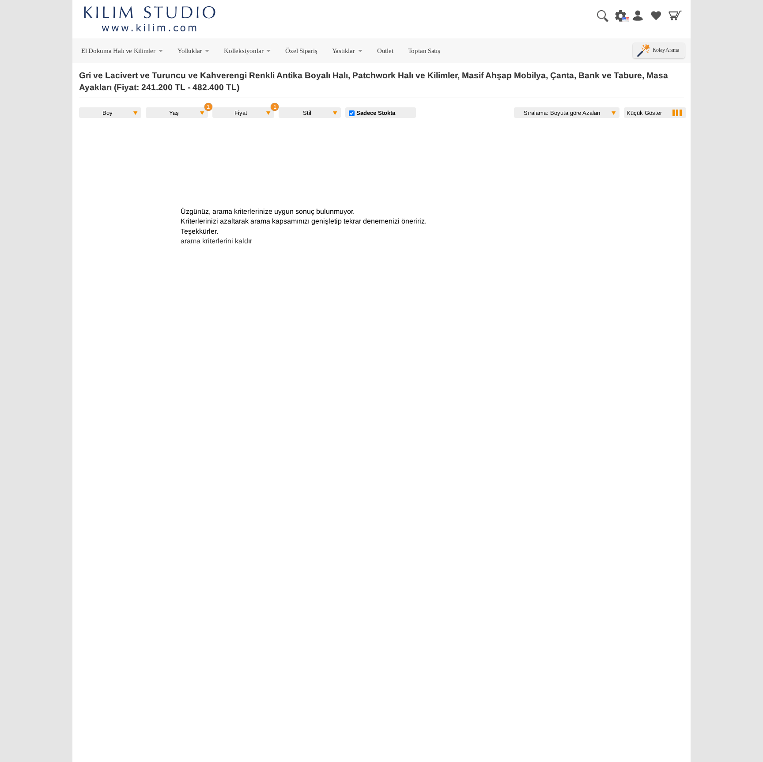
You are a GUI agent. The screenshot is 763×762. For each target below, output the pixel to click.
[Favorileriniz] (656, 15)
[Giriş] (637, 15)
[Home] (149, 20)
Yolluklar (194, 52)
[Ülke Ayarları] (618, 15)
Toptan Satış (424, 50)
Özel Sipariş (301, 50)
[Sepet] (675, 15)
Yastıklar (348, 52)
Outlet (385, 50)
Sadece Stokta (375, 113)
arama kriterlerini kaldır (216, 241)
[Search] (599, 15)
